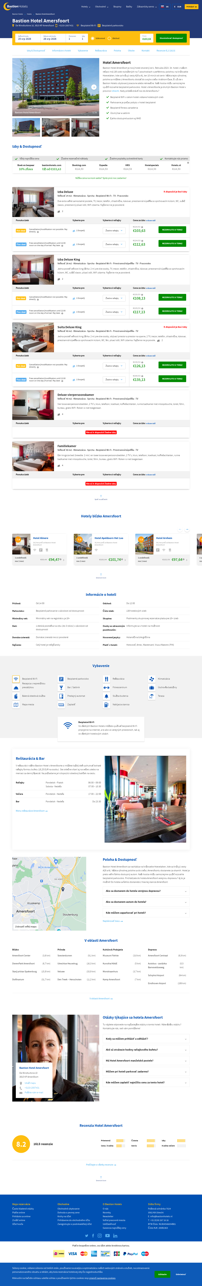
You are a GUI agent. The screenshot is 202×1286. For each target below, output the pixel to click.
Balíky (129, 6)
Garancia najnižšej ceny (114, 1228)
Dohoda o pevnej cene (69, 1212)
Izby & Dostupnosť (36, 50)
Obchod (115, 38)
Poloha (117, 50)
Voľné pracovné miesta (114, 1220)
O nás (105, 1208)
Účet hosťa (17, 1224)
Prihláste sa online (21, 1216)
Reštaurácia (101, 50)
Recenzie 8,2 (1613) (166, 50)
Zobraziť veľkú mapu (26, 926)
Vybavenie (83, 50)
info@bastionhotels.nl (161, 1216)
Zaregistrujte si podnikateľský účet (75, 1224)
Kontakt (146, 50)
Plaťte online (18, 1212)
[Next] (94, 87)
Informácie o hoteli (61, 50)
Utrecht (115, 91)
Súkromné (100, 38)
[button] (191, 6)
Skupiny (117, 6)
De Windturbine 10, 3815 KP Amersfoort (35, 25)
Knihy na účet (64, 1216)
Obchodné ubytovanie (69, 1208)
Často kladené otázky (23, 1208)
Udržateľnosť (109, 1224)
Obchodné (100, 6)
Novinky (107, 1212)
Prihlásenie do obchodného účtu (74, 1220)
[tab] (146, 1038)
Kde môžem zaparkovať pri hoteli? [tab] (126, 912)
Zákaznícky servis (146, 6)
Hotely (84, 6)
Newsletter (108, 1216)
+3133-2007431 (66, 25)
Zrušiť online (18, 1220)
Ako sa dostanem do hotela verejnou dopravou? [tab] (133, 891)
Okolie (131, 50)
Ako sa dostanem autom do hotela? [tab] (126, 901)
